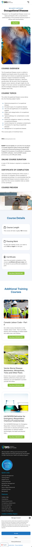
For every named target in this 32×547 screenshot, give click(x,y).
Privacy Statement (19, 545)
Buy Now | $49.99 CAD (16, 273)
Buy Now (15, 23)
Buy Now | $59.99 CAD (16, 437)
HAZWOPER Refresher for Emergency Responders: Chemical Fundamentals (14, 418)
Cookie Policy (11, 545)
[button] (30, 518)
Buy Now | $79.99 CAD (16, 337)
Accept (16, 533)
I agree (16, 203)
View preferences (16, 541)
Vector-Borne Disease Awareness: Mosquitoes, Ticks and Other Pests (14, 370)
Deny (16, 537)
